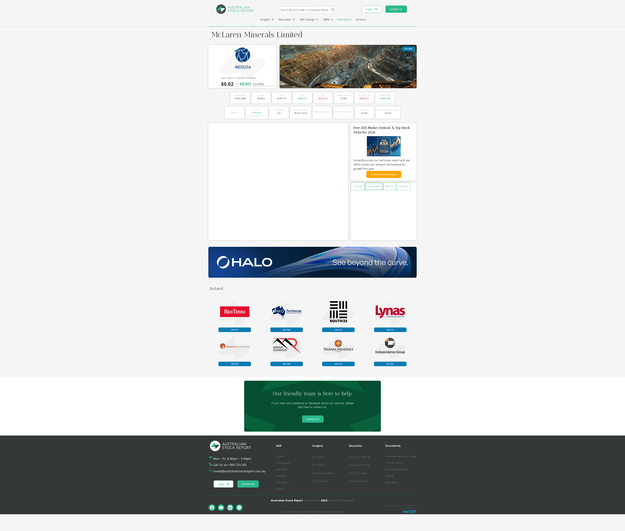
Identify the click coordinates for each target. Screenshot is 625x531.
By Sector (318, 465)
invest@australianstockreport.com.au (239, 471)
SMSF (280, 489)
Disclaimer (391, 482)
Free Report (344, 19)
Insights (281, 476)
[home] (235, 9)
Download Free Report (384, 174)
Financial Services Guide (400, 456)
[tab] (358, 186)
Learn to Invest (358, 481)
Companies (283, 463)
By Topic (318, 457)
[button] (266, 20)
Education (282, 482)
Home (280, 456)
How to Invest (358, 473)
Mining (257, 112)
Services (361, 19)
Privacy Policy (394, 463)
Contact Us (396, 9)
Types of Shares (359, 457)
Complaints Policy (396, 469)
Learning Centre (359, 465)
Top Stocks (319, 481)
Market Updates (322, 473)
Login (369, 9)
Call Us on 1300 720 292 (230, 465)
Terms (389, 476)
